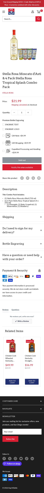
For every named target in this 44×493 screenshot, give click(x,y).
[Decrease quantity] (15, 112)
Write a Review (24, 322)
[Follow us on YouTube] (21, 458)
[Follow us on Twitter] (10, 458)
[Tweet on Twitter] (34, 178)
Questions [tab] (15, 310)
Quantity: (6, 112)
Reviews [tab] (5, 310)
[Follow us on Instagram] (16, 458)
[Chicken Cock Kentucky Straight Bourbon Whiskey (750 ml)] (32, 346)
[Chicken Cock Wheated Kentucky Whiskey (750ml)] (12, 346)
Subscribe (10, 439)
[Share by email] (39, 178)
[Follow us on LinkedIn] (33, 458)
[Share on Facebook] (22, 178)
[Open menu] (4, 12)
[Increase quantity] (29, 112)
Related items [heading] (14, 331)
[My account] (33, 11)
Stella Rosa (7, 93)
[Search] (38, 19)
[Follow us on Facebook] (4, 458)
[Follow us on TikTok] (27, 458)
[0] (39, 12)
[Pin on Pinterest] (28, 178)
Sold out (22, 160)
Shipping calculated (19, 105)
